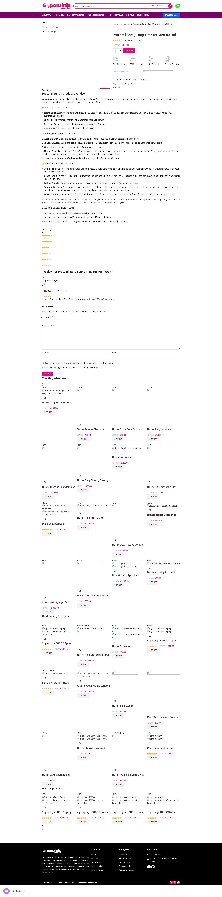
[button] (48, 412)
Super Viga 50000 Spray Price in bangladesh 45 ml (57, 645)
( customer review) (132, 40)
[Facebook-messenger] (153, 866)
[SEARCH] (170, 6)
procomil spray (130, 79)
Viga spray (125, 24)
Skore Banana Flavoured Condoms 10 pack (91, 431)
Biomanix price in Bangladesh (122, 459)
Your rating (47, 317)
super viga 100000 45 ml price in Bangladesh (162, 814)
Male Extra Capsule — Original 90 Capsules (54, 525)
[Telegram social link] (131, 84)
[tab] (105, 87)
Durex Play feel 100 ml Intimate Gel (90, 519)
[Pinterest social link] (125, 84)
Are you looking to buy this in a (59, 213)
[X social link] (122, 84)
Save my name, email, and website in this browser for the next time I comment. (82, 363)
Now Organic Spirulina (125, 575)
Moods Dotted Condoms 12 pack (92, 597)
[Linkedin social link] (128, 84)
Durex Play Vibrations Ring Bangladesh (93, 657)
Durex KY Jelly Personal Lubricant (161, 574)
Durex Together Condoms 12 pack (58, 489)
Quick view (45, 398)
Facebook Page (171, 15)
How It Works (63, 107)
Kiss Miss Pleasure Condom (163, 717)
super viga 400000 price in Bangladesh (128, 814)
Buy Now (129, 50)
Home (115, 24)
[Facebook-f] (149, 866)
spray (83, 99)
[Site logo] (56, 6)
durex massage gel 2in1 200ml (55, 604)
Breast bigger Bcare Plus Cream (161, 516)
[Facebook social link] (120, 84)
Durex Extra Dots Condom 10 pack (127, 431)
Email (115, 352)
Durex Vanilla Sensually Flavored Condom (56, 776)
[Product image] (58, 513)
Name (45, 352)
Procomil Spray (60, 199)
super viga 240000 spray (162, 641)
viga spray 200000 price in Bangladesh (93, 814)
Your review (48, 325)
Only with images (50, 280)
